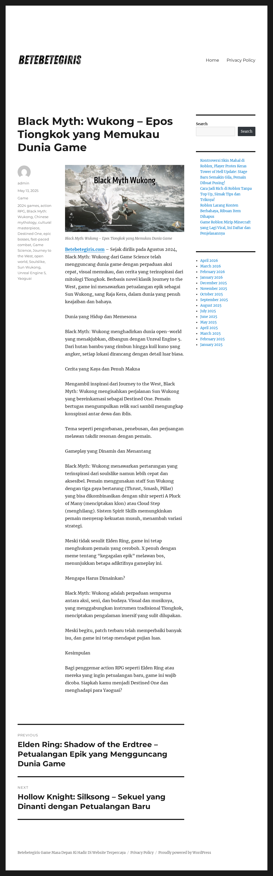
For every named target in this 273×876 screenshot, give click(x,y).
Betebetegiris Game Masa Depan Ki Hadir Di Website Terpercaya (72, 852)
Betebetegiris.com (85, 249)
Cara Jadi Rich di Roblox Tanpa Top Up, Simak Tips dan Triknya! (226, 194)
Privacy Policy (241, 60)
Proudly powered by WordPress (184, 852)
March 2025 (210, 333)
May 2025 (208, 322)
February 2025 (212, 339)
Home (212, 60)
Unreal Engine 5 (32, 273)
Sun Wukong (29, 267)
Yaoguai (25, 278)
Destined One (30, 233)
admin (23, 183)
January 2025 (211, 344)
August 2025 (211, 305)
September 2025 (214, 300)
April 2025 (209, 328)
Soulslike (37, 261)
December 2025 (213, 283)
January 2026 (211, 277)
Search (202, 124)
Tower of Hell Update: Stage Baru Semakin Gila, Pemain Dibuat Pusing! (223, 177)
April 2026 (209, 260)
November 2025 (213, 288)
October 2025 (211, 294)
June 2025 (208, 316)
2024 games (28, 205)
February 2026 (212, 272)
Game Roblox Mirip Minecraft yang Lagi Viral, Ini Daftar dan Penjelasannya (225, 228)
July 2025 (208, 311)
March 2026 (210, 266)
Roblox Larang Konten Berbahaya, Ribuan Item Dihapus (220, 211)
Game (23, 198)
